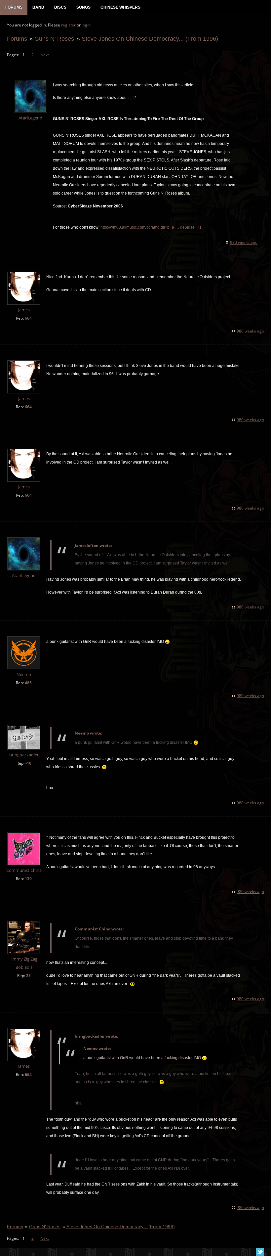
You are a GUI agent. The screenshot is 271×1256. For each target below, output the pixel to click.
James (24, 310)
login (86, 25)
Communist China (24, 870)
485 (28, 682)
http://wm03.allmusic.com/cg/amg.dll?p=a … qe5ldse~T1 (151, 227)
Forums (17, 38)
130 (28, 878)
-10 (28, 763)
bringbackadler (24, 755)
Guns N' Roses (54, 38)
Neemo (24, 674)
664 (28, 318)
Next (44, 55)
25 (28, 975)
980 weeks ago (243, 242)
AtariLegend (30, 118)
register (68, 25)
